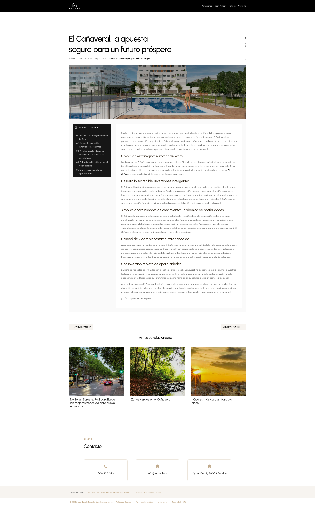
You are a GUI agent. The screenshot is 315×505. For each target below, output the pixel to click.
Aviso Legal (162, 502)
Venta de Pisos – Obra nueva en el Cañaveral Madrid (108, 492)
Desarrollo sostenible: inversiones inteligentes (88, 145)
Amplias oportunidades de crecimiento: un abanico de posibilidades (90, 154)
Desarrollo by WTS (179, 502)
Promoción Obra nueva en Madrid (148, 492)
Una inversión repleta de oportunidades (89, 172)
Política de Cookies (123, 502)
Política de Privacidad (144, 502)
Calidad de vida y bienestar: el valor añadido (92, 164)
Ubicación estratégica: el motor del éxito (92, 137)
